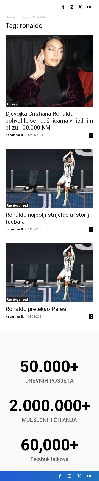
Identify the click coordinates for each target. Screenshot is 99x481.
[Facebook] (63, 7)
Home (10, 17)
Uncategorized (17, 205)
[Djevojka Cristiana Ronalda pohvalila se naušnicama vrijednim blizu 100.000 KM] (50, 71)
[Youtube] (88, 7)
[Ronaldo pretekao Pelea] (50, 272)
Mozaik (12, 104)
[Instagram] (72, 7)
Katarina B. (15, 135)
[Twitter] (80, 7)
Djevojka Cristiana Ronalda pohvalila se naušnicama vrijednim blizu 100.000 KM (49, 120)
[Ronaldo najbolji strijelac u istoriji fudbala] (50, 178)
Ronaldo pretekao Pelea (36, 309)
